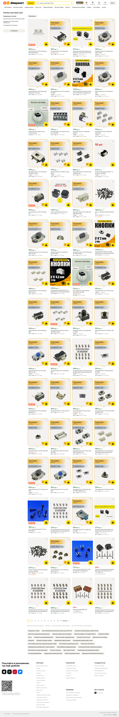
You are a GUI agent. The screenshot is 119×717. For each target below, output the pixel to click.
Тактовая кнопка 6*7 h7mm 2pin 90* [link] (60, 410)
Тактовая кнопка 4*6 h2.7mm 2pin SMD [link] (59, 490)
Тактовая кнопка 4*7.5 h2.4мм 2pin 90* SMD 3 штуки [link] (37, 172)
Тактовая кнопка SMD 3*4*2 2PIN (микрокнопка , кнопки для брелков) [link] (104, 252)
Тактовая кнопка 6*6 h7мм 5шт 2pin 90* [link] (104, 331)
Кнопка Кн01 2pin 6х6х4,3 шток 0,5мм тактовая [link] (36, 132)
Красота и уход (40, 685)
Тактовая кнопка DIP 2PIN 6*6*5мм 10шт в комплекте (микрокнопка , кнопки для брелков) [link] (82, 92)
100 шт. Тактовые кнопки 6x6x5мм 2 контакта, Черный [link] (38, 570)
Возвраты (68, 675)
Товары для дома (40, 680)
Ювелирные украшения (42, 707)
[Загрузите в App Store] (4, 673)
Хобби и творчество (41, 687)
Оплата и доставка (71, 668)
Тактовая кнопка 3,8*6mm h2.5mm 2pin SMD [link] (60, 451)
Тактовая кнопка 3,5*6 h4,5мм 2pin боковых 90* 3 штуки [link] (37, 92)
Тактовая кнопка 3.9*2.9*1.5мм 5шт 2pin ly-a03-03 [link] (60, 570)
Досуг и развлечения (42, 665)
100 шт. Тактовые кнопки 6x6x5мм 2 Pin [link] (104, 212)
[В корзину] (46, 44)
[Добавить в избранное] (46, 21)
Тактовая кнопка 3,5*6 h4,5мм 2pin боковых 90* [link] (37, 411)
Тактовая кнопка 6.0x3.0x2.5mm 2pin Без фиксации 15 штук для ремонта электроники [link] (82, 371)
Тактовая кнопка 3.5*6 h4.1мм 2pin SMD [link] (37, 331)
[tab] (7, 7)
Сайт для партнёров (71, 700)
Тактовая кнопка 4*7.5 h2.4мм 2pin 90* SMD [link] (82, 530)
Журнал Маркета (70, 678)
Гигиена (38, 673)
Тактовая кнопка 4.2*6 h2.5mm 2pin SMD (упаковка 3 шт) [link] (82, 451)
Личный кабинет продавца (73, 692)
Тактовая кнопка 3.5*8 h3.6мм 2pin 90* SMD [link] (104, 371)
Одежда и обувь (40, 678)
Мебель (38, 668)
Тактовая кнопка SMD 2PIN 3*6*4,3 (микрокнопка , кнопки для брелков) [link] (60, 291)
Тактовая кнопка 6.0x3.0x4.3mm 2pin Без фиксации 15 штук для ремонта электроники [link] (60, 530)
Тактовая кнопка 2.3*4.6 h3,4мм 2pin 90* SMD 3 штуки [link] (82, 252)
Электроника (39, 675)
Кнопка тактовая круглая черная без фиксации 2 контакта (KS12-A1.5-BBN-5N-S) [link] (104, 570)
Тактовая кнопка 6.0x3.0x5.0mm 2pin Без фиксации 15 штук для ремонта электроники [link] (38, 610)
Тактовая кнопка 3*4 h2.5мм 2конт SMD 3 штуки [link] (104, 52)
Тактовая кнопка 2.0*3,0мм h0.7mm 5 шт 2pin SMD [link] (60, 132)
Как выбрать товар (71, 665)
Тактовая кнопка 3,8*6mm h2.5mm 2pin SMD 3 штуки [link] (60, 331)
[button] (32, 16)
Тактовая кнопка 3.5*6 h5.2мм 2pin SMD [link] (60, 371)
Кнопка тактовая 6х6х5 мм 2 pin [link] (59, 212)
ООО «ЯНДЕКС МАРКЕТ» (110, 712)
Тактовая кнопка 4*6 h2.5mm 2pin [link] (81, 410)
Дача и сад (39, 690)
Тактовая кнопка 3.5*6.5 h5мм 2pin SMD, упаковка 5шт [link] (37, 52)
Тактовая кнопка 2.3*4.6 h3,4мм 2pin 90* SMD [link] (60, 92)
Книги (38, 692)
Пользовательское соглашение (20, 713)
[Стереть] (71, 3)
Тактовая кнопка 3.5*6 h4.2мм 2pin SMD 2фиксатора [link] (82, 212)
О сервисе (68, 673)
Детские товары (40, 704)
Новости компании (99, 665)
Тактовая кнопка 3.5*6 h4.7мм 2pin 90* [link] (37, 212)
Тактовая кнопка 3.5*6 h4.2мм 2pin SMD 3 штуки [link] (37, 291)
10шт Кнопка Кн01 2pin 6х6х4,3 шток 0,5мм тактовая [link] (81, 291)
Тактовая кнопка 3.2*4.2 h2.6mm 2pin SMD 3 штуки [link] (38, 252)
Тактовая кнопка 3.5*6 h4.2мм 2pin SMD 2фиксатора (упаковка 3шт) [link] (104, 451)
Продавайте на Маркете (72, 695)
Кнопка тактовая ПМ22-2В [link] (80, 609)
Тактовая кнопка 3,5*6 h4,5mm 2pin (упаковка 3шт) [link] (82, 172)
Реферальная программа (101, 668)
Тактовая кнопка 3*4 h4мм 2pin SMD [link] (104, 489)
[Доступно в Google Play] (9, 673)
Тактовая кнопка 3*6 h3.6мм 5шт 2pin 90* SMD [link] (59, 252)
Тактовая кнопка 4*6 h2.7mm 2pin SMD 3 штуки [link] (37, 371)
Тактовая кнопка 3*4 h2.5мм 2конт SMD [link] (104, 92)
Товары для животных (42, 699)
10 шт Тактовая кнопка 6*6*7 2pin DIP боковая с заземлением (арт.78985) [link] (81, 570)
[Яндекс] (115, 714)
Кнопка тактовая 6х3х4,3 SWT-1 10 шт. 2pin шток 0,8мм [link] (104, 172)
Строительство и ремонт (43, 702)
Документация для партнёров (74, 697)
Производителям (99, 670)
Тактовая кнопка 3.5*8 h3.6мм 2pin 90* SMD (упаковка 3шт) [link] (82, 490)
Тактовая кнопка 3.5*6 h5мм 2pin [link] (59, 51)
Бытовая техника (40, 670)
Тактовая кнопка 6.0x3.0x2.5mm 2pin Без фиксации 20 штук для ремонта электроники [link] (104, 610)
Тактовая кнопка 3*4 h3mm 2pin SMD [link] (38, 450)
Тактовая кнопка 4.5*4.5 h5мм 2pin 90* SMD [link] (82, 331)
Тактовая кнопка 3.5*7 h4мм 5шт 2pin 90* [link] (81, 132)
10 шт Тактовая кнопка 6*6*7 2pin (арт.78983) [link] (37, 530)
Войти (113, 3)
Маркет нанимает (99, 675)
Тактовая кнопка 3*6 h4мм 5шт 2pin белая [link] (60, 172)
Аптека (38, 682)
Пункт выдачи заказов (100, 673)
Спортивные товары (41, 697)
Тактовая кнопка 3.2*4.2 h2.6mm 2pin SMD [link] (38, 490)
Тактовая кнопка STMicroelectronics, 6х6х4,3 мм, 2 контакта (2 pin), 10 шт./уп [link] (104, 530)
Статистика (7, 713)
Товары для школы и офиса (43, 695)
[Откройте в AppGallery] (15, 673)
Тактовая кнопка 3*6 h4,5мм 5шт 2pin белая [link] (103, 132)
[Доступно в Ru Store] (20, 673)
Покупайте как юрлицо (72, 670)
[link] (33, 630)
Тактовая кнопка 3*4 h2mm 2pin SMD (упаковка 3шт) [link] (104, 411)
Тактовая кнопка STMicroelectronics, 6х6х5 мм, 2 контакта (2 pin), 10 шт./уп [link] (82, 52)
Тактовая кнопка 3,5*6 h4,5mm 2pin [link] (104, 290)
